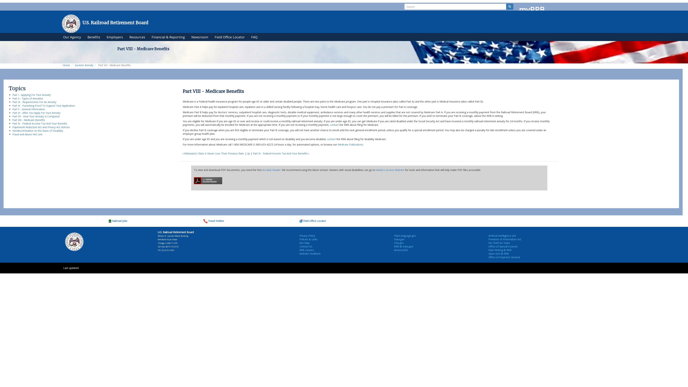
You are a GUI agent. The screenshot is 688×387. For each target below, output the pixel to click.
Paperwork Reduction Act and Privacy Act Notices (41, 127)
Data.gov (399, 239)
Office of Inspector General (504, 257)
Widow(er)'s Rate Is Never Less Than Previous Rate (213, 153)
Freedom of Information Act (504, 239)
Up (248, 153)
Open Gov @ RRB (498, 253)
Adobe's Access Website (390, 170)
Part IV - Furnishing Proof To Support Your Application (43, 105)
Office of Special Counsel (502, 246)
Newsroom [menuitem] (199, 37)
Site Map (304, 243)
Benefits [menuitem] (93, 37)
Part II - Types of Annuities (27, 98)
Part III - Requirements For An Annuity (34, 102)
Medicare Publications (350, 144)
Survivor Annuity (84, 65)
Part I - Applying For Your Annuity (31, 95)
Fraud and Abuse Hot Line (27, 134)
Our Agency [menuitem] (72, 37)
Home (66, 65)
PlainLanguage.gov (405, 235)
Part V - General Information (28, 109)
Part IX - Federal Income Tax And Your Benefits (39, 123)
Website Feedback (310, 253)
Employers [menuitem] (115, 37)
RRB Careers (306, 250)
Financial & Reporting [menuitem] (168, 37)
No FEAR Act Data (499, 243)
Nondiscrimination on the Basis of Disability (37, 130)
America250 (401, 250)
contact (334, 124)
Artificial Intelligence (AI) (502, 235)
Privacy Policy (307, 235)
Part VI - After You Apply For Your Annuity (36, 112)
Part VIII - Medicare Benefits (28, 120)
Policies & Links (308, 239)
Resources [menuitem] (137, 37)
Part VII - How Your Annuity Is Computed (35, 116)
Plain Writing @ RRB (500, 250)
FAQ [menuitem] (254, 37)
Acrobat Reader (271, 170)
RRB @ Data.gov (403, 246)
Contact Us (305, 246)
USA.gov (399, 243)
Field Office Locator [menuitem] (230, 37)
